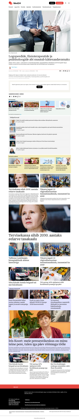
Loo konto (59, 3)
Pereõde (23, 7)
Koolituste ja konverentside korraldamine (35, 405)
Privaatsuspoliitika (28, 411)
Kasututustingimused (20, 411)
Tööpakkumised (57, 7)
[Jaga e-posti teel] (66, 71)
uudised (21, 93)
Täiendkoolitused (46, 7)
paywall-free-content (14, 93)
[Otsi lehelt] (66, 3)
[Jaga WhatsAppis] (69, 71)
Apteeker (28, 7)
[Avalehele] (29, 3)
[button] (10, 106)
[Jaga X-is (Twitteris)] (62, 71)
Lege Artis (17, 7)
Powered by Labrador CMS (39, 418)
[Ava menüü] (69, 3)
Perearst (11, 7)
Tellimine (27, 399)
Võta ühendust (12, 411)
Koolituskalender (36, 7)
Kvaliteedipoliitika (36, 411)
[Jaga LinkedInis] (64, 71)
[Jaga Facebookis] (60, 71)
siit (20, 114)
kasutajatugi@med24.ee (14, 402)
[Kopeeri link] (67, 71)
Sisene (52, 3)
